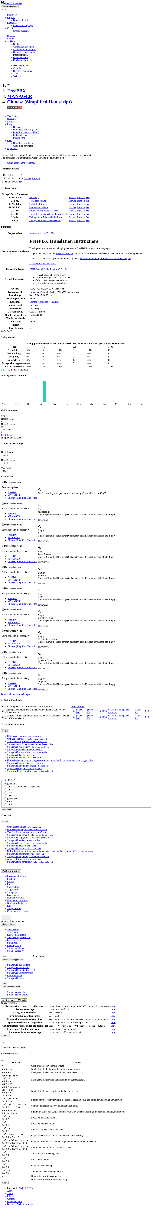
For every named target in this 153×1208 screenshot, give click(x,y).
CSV (73, 711)
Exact (35, 956)
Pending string (14, 945)
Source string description (18, 937)
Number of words (15, 897)
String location (14, 908)
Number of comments (17, 900)
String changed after (16, 992)
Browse (27, 178)
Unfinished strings (37, 204)
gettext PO (12, 783)
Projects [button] (11, 17)
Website (17, 76)
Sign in (10, 38)
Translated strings (37, 201)
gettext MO (79, 711)
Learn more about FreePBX (42, 263)
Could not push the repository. (21, 163)
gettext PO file (77, 706)
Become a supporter (22, 71)
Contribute (18, 68)
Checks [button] (10, 28)
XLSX (148, 711)
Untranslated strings (38, 207)
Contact (10, 1199)
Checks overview (21, 31)
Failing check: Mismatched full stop (46, 217)
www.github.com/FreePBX (42, 233)
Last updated (13, 895)
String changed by (15, 951)
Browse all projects (22, 20)
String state (12, 943)
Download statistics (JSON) (26, 132)
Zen (87, 197)
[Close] (2, 1042)
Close (22, 1047)
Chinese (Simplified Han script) (39, 101)
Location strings (14, 940)
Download (34, 292)
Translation (12, 116)
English (41, 509)
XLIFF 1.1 (12, 789)
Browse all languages (23, 25)
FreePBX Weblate (13, 3)
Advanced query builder (12, 921)
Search (10, 121)
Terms (10, 1193)
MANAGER (19, 96)
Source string (13, 887)
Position (11, 879)
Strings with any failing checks (43, 210)
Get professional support (24, 52)
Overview (12, 119)
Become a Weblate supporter (20, 1204)
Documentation (20, 57)
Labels (10, 884)
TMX (104, 711)
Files (9, 140)
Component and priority (18, 911)
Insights (10, 124)
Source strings (13, 929)
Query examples (9, 1003)
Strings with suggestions (18, 965)
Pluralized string (14, 975)
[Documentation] (2, 188)
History (16, 127)
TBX (98, 711)
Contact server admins (23, 46)
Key (9, 905)
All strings (34, 197)
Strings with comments (18, 967)
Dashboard (12, 14)
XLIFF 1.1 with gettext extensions (23, 786)
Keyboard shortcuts (22, 60)
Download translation (23, 143)
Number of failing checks (19, 903)
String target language (17, 948)
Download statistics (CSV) (25, 129)
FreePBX (16, 90)
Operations (12, 148)
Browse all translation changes (15, 694)
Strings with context (16, 978)
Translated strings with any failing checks (48, 214)
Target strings (13, 932)
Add (42, 956)
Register (11, 36)
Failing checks (20, 135)
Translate (36, 178)
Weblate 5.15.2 (26, 1188)
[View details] (40, 490)
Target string (13, 889)
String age (12, 892)
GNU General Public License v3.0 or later (49, 269)
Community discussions (24, 49)
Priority (10, 881)
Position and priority (16, 876)
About (16, 73)
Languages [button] (12, 23)
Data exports (19, 137)
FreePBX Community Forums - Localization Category (105, 258)
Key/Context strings (16, 934)
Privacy (10, 1196)
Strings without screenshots (20, 973)
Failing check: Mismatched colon (45, 220)
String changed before (17, 994)
